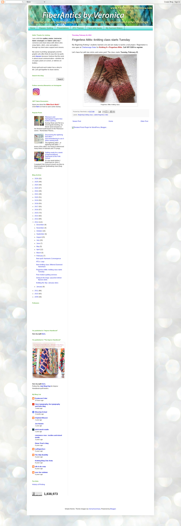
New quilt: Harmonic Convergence (48, 258)
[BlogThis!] (106, 111)
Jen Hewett (39, 424)
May (38, 246)
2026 (37, 178)
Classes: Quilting (46, 28)
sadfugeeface (40, 449)
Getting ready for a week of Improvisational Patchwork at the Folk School (54, 155)
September (40, 234)
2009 (37, 297)
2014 (37, 216)
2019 (37, 200)
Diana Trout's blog (41, 443)
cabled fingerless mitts (101, 115)
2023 (37, 188)
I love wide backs (95, 28)
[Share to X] (108, 111)
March (38, 253)
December (40, 225)
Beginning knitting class (85, 115)
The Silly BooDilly (41, 455)
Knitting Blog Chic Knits (44, 461)
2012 (37, 222)
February (39, 256)
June (38, 243)
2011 (37, 291)
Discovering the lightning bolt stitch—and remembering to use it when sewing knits (54, 137)
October (39, 231)
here (38, 107)
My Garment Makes (114, 28)
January (39, 287)
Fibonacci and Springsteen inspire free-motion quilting (54, 119)
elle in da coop (40, 466)
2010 (37, 294)
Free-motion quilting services (46, 275)
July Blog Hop (45, 386)
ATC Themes (78, 28)
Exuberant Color (41, 398)
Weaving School (41, 412)
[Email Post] (99, 111)
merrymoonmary (94, 509)
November (40, 228)
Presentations (63, 28)
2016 (37, 210)
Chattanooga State (89, 47)
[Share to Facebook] (111, 111)
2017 (37, 206)
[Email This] (103, 111)
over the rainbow (41, 472)
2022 (37, 191)
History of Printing (38, 484)
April (38, 249)
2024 (37, 185)
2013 (37, 219)
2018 (37, 203)
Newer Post (77, 121)
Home (32, 28)
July (38, 240)
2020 (37, 197)
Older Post (144, 121)
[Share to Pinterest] (113, 111)
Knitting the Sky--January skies (47, 283)
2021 (37, 194)
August (39, 237)
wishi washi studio (42, 429)
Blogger (113, 509)
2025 (37, 182)
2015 (37, 213)
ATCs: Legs (40, 262)
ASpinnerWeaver (41, 418)
